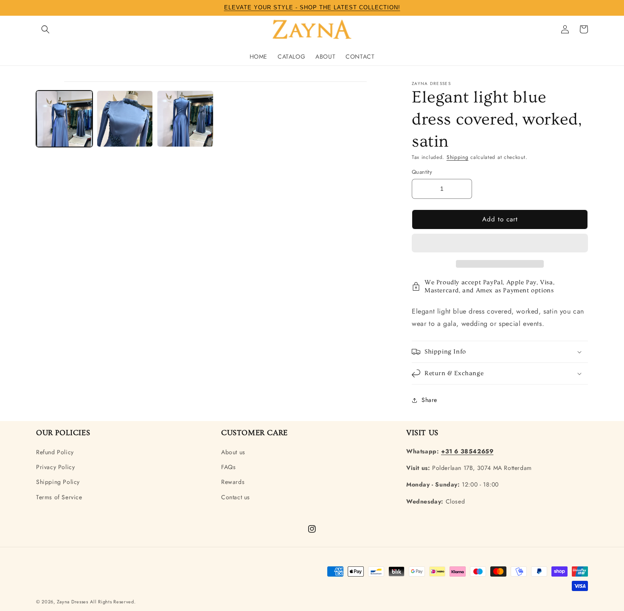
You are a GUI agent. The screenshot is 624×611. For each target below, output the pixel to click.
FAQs (228, 467)
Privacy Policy (55, 467)
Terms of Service (59, 497)
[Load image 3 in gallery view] (185, 119)
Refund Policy (55, 452)
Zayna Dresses (72, 601)
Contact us (235, 497)
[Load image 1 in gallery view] (64, 119)
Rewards (233, 482)
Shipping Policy (58, 482)
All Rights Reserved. (112, 601)
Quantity (422, 172)
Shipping (458, 157)
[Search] (45, 29)
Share (429, 400)
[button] (500, 243)
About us (233, 452)
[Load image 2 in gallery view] (125, 119)
